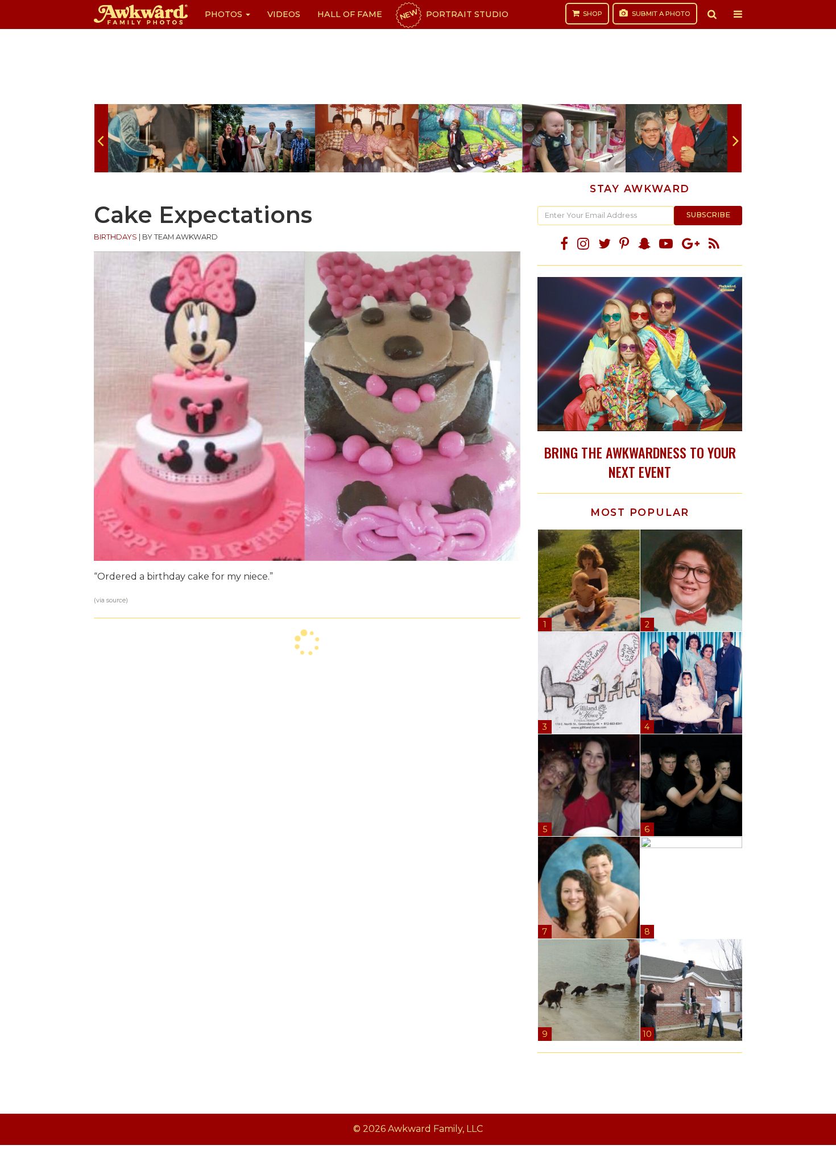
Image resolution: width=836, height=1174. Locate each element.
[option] (160, 138)
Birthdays (115, 237)
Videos (283, 14)
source (116, 600)
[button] (712, 14)
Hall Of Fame (349, 14)
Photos (225, 14)
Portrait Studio (453, 14)
